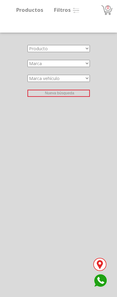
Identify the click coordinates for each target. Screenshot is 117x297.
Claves (6, 93)
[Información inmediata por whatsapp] (100, 280)
